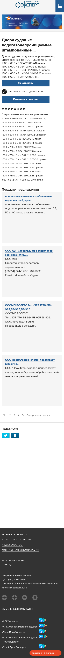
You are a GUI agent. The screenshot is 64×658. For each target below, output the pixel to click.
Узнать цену (25, 83)
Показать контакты (25, 99)
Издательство (12, 544)
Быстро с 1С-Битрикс (43, 652)
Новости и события (17, 539)
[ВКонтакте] (16, 435)
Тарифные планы (13, 560)
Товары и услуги (14, 534)
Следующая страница (38, 415)
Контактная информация (20, 549)
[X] (6, 435)
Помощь (7, 564)
